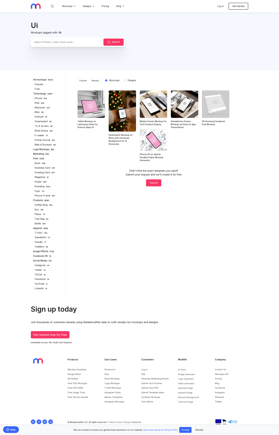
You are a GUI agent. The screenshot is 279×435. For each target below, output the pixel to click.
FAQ (143, 374)
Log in (220, 6)
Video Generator (186, 383)
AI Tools (182, 369)
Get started (238, 6)
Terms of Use (115, 422)
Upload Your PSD (149, 387)
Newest (95, 80)
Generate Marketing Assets (155, 378)
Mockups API (221, 374)
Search (116, 41)
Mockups (67, 6)
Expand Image (185, 392)
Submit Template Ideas (152, 392)
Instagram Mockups (114, 401)
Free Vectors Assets (78, 397)
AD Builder (73, 378)
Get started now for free (50, 335)
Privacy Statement (132, 422)
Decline (199, 429)
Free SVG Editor (75, 387)
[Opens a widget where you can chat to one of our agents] (11, 430)
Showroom (109, 369)
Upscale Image (185, 387)
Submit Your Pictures (151, 383)
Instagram (220, 392)
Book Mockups (112, 378)
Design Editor (74, 374)
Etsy (106, 374)
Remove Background (188, 397)
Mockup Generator (77, 369)
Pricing (105, 6)
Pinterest (219, 397)
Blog (118, 6)
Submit (154, 182)
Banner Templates (113, 397)
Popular (83, 80)
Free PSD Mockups (77, 383)
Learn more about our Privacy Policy (160, 430)
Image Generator (186, 374)
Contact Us (220, 369)
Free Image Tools (76, 392)
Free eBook (147, 401)
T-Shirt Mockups (112, 387)
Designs (87, 6)
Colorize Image (185, 401)
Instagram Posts (112, 392)
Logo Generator (186, 378)
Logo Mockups (112, 383)
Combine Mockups (150, 397)
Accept (185, 429)
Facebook (220, 387)
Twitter (218, 401)
